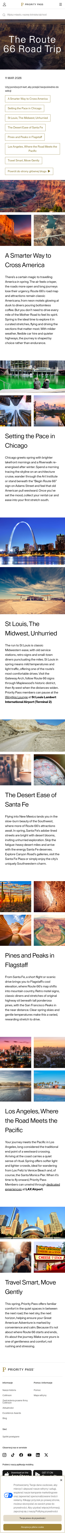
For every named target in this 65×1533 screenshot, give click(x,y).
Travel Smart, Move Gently (23, 160)
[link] (17, 1475)
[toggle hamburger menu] (60, 4)
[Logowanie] (4, 4)
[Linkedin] (38, 1455)
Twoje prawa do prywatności (32, 1518)
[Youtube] (29, 1455)
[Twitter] (46, 1455)
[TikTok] (13, 1455)
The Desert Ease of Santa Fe (25, 127)
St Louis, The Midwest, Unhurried (28, 117)
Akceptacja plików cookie (32, 1527)
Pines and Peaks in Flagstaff (25, 137)
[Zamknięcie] (61, 1480)
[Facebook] (21, 1455)
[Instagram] (4, 1455)
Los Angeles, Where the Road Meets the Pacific (32, 148)
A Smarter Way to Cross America (28, 98)
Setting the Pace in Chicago (24, 108)
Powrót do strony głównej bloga (29, 171)
